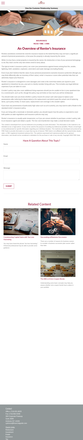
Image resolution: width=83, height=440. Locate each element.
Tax (7, 439)
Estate (8, 434)
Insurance (9, 437)
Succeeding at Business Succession (53, 237)
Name (6, 144)
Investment (9, 432)
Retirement (9, 430)
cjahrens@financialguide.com (16, 423)
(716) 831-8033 (16, 411)
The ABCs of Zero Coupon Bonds (52, 279)
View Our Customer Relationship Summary (41, 8)
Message (7, 168)
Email (6, 156)
